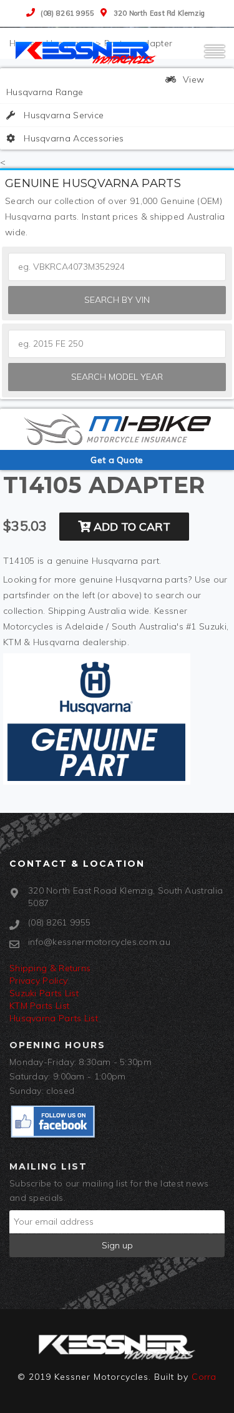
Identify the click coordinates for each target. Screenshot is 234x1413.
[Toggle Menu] (215, 57)
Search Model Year (117, 376)
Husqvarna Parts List (53, 1018)
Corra (204, 1376)
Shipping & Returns (49, 968)
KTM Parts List (39, 1005)
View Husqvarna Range (105, 86)
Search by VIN (117, 299)
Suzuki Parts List (44, 993)
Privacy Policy (38, 980)
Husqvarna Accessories (72, 138)
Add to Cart (130, 526)
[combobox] (117, 344)
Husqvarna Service (62, 115)
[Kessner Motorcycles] (87, 52)
